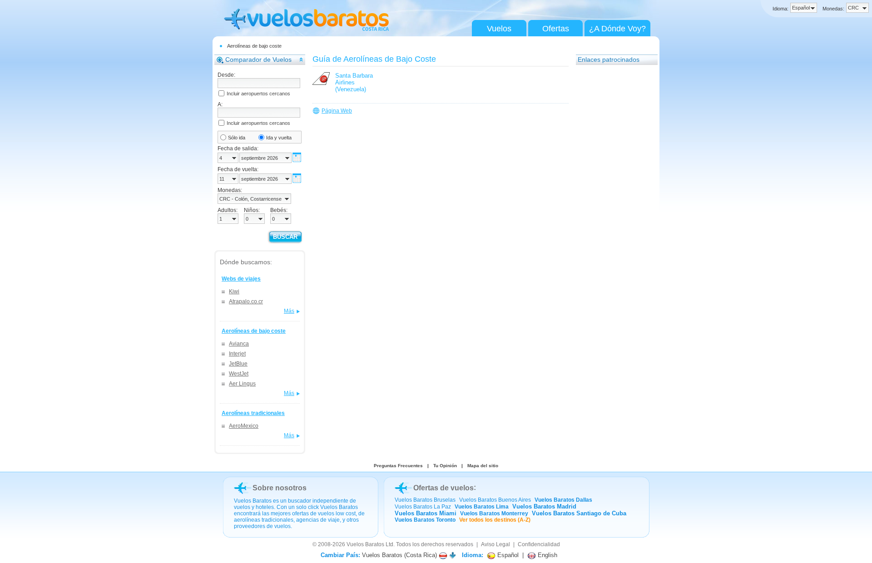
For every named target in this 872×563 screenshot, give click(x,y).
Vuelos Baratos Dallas (563, 500)
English (546, 555)
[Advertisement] (612, 206)
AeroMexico (243, 426)
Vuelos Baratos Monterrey (494, 513)
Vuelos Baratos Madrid (544, 506)
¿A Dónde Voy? (617, 28)
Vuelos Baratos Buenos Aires (495, 500)
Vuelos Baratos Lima (482, 507)
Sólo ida (236, 137)
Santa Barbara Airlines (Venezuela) (354, 82)
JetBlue (238, 364)
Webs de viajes (241, 279)
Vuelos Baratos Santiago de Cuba (579, 513)
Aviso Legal (495, 544)
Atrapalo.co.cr (246, 301)
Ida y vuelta (279, 137)
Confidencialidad (539, 544)
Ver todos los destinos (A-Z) (494, 520)
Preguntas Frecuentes (398, 465)
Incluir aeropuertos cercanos (258, 93)
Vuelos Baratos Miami (425, 513)
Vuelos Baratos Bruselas (425, 500)
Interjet (237, 354)
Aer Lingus (242, 383)
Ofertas (555, 28)
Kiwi (234, 291)
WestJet (238, 373)
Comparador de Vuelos (258, 59)
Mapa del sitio (482, 465)
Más (289, 311)
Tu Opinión (445, 465)
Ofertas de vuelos (443, 488)
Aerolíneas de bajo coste (254, 46)
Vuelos (499, 28)
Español (507, 555)
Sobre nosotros (280, 488)
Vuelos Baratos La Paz (423, 507)
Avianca (239, 344)
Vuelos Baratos (365, 544)
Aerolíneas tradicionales (253, 413)
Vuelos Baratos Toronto (425, 520)
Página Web (337, 111)
